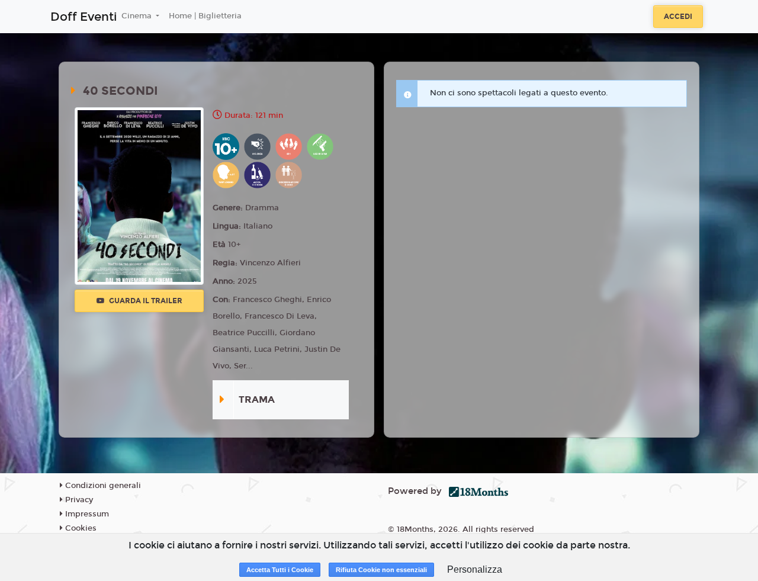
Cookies (80, 528)
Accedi (678, 16)
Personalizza (474, 569)
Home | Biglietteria (205, 16)
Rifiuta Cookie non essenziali (381, 569)
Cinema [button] (137, 16)
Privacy (78, 500)
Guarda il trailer (144, 301)
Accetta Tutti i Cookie (279, 569)
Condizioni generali (102, 485)
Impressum (86, 514)
